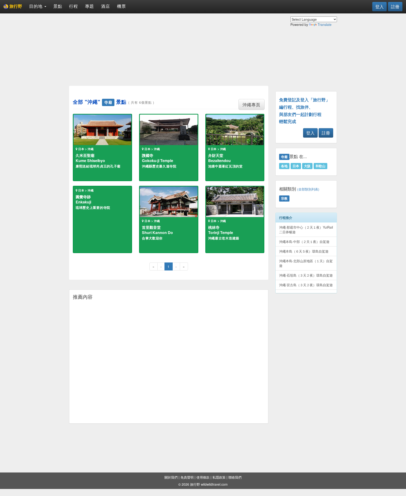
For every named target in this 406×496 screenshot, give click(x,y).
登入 (379, 6)
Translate (325, 24)
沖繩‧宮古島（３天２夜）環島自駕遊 (306, 284)
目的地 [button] (36, 6)
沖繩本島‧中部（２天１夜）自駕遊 (304, 241)
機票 (121, 6)
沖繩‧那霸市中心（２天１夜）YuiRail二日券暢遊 (306, 229)
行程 (73, 6)
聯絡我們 (235, 477)
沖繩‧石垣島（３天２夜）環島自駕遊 (306, 275)
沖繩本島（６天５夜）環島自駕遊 (303, 251)
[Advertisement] (168, 49)
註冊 (395, 6)
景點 (57, 6)
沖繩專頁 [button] (251, 104)
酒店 (105, 6)
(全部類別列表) (308, 189)
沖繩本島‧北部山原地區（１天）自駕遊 (306, 263)
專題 (89, 6)
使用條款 (203, 477)
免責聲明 (187, 477)
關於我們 (171, 477)
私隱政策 (219, 477)
